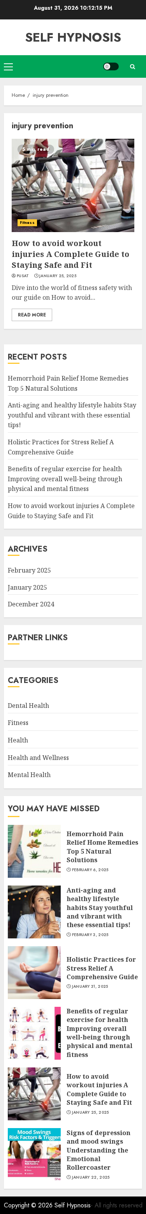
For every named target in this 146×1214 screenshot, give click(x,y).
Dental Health (28, 705)
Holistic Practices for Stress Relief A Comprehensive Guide (102, 968)
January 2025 (27, 587)
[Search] (132, 66)
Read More (32, 314)
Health (18, 740)
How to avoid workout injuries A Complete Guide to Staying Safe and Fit (70, 254)
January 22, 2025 (91, 1177)
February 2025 (29, 570)
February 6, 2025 (90, 870)
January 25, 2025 (57, 276)
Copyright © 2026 (29, 1205)
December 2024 (31, 604)
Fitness (27, 222)
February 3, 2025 (90, 935)
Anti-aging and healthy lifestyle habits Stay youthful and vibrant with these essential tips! (72, 415)
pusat (23, 276)
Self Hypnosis (73, 37)
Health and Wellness (38, 757)
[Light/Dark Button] (111, 66)
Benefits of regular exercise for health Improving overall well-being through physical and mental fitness (65, 479)
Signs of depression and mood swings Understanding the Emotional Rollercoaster (98, 1150)
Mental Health (29, 774)
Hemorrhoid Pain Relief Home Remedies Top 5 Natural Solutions (102, 847)
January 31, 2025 (90, 986)
